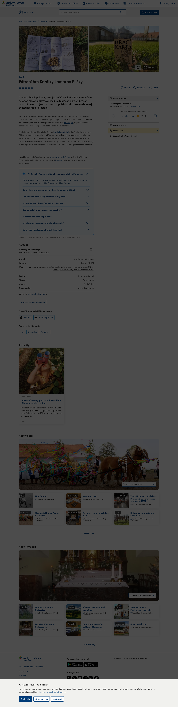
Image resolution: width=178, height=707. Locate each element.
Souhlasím (25, 699)
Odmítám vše (41, 699)
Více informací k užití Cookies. (52, 692)
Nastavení (57, 699)
